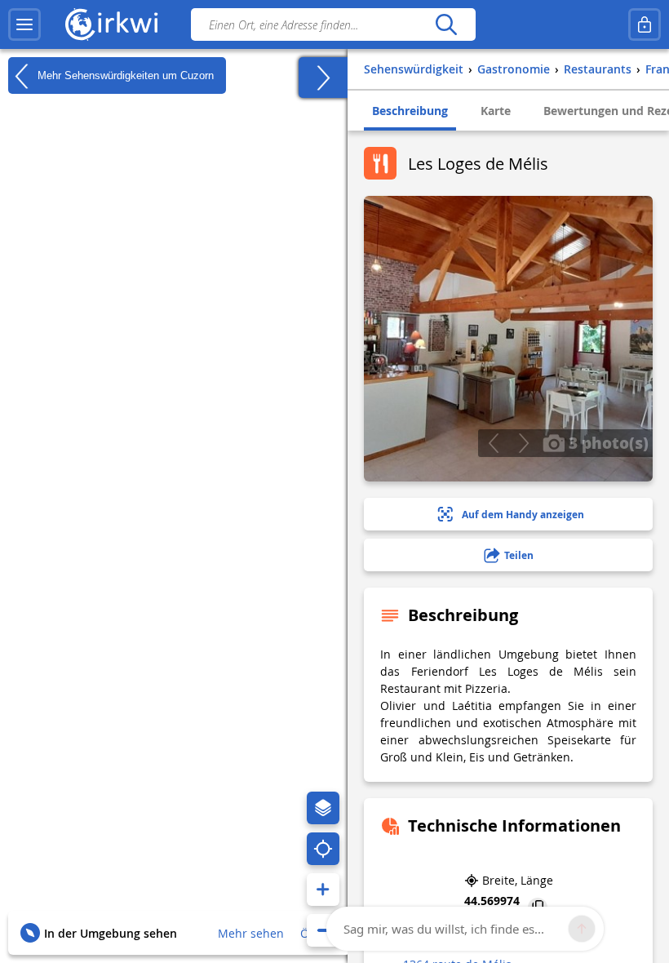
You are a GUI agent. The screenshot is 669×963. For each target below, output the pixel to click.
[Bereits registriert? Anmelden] (644, 24)
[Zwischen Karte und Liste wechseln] (323, 77)
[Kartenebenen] (323, 808)
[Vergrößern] (323, 889)
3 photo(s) (607, 442)
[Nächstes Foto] (523, 443)
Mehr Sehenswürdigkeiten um (124, 75)
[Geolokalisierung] (323, 848)
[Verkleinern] (323, 930)
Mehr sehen (251, 933)
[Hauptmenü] (24, 24)
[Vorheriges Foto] (493, 443)
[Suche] (445, 24)
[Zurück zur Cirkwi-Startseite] (111, 24)
